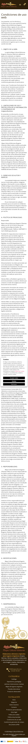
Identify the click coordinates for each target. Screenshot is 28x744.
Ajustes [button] (14, 381)
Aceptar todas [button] (14, 378)
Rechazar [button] (14, 384)
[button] (20, 4)
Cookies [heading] (6, 359)
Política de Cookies (19, 371)
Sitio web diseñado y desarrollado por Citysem (14, 735)
